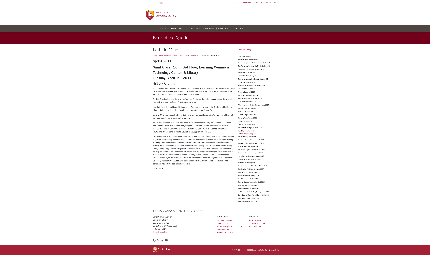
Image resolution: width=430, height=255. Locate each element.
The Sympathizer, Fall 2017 (247, 72)
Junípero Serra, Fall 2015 (246, 92)
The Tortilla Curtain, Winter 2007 (249, 172)
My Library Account (225, 220)
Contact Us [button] (238, 28)
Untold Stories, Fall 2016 (246, 82)
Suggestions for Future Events (248, 59)
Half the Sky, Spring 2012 (246, 124)
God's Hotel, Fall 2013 (245, 111)
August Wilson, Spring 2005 (247, 185)
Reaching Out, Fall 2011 (246, 131)
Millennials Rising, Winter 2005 (248, 188)
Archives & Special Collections (229, 226)
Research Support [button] (179, 28)
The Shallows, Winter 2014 (247, 108)
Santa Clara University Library (178, 210)
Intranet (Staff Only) (225, 232)
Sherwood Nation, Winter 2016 (248, 89)
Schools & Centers (263, 2)
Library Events (223, 223)
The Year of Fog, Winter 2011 (247, 137)
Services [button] (196, 28)
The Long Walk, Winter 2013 (247, 118)
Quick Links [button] (161, 28)
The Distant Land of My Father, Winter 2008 (252, 166)
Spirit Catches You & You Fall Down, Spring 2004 (254, 195)
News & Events (178, 55)
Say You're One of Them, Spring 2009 (250, 153)
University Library (165, 55)
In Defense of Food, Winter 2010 (248, 146)
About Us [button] (224, 28)
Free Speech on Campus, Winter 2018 (250, 69)
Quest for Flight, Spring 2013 (247, 115)
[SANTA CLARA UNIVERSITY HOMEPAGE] (161, 250)
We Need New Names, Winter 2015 (250, 98)
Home (155, 55)
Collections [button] (209, 28)
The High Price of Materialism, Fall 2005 (251, 182)
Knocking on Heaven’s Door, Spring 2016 (251, 85)
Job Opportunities (224, 229)
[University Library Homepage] (171, 18)
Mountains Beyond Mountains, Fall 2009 (251, 149)
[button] (275, 2)
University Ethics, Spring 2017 (248, 76)
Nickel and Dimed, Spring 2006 (248, 175)
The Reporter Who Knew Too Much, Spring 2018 (254, 66)
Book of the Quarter (192, 55)
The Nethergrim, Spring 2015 (248, 95)
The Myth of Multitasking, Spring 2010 (251, 143)
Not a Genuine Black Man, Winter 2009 (251, 156)
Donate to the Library (257, 223)
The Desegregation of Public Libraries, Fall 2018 (254, 63)
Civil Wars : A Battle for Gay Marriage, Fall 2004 (253, 192)
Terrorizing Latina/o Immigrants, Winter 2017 (253, 79)
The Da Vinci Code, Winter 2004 (248, 198)
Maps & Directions (160, 232)
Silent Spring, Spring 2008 (247, 162)
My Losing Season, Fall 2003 (247, 201)
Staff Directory (255, 226)
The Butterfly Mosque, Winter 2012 (250, 128)
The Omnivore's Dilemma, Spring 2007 (251, 169)
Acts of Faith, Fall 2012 (245, 121)
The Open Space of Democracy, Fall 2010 (252, 140)
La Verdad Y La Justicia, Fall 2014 (249, 102)
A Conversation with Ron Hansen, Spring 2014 (253, 105)
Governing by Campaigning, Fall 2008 (250, 159)
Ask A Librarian (255, 220)
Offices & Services (243, 2)
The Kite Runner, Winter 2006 (248, 179)
